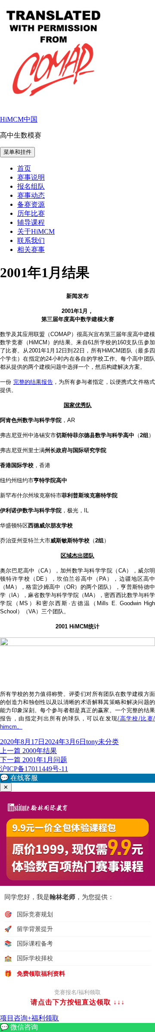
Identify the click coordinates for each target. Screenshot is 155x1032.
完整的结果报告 (33, 382)
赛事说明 (31, 177)
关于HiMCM (36, 231)
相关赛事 (31, 249)
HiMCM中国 (18, 119)
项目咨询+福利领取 (29, 1018)
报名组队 (31, 186)
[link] (77, 1027)
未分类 (108, 741)
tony (92, 741)
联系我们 (31, 240)
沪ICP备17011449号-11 (34, 768)
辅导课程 (31, 222)
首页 (24, 168)
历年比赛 (31, 213)
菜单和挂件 (17, 152)
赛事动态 (31, 195)
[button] (77, 778)
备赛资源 (31, 204)
